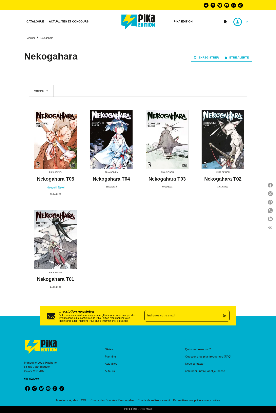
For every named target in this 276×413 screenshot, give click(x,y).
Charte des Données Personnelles (112, 400)
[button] (221, 58)
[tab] (35, 22)
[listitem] (206, 5)
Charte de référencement (154, 400)
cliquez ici (122, 320)
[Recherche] (225, 22)
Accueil (31, 38)
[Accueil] (138, 21)
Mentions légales (67, 400)
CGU (84, 400)
